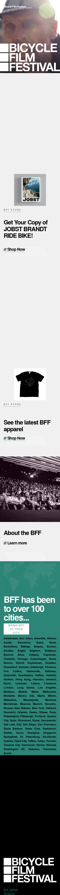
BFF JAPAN (11, 890)
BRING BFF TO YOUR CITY (16, 628)
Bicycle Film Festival (15, 6)
